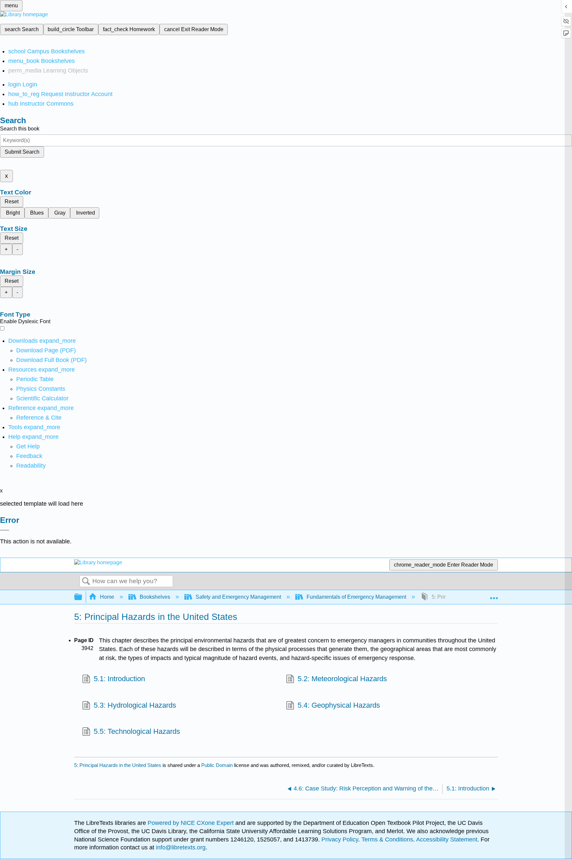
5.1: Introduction (119, 679)
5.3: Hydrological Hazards (135, 705)
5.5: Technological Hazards (137, 731)
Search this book (19, 128)
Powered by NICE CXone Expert (191, 823)
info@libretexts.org (180, 847)
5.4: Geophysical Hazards (339, 705)
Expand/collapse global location (494, 595)
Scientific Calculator (42, 398)
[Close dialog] (4, 530)
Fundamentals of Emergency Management (356, 597)
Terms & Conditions (387, 839)
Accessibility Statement (446, 839)
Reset (12, 201)
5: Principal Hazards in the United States (117, 765)
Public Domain (217, 765)
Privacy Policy (339, 839)
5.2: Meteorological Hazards (342, 679)
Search (86, 581)
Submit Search (22, 152)
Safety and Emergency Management (238, 597)
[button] (29, 456)
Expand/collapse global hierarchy (82, 597)
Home (107, 597)
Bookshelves (154, 597)
